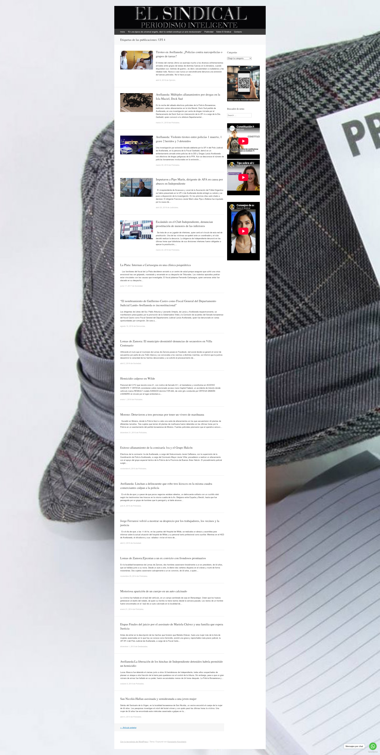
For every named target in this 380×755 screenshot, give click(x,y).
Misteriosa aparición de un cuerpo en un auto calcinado (153, 591)
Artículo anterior (128, 727)
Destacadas (142, 646)
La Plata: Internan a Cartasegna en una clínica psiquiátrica (155, 265)
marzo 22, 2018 (162, 250)
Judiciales (174, 207)
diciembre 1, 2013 (127, 646)
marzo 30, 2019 (162, 165)
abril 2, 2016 (125, 363)
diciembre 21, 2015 (128, 432)
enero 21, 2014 (126, 609)
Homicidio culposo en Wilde (137, 378)
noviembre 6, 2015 (127, 468)
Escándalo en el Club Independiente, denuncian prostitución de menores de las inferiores (184, 224)
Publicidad (208, 31)
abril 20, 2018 (161, 207)
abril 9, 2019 (161, 80)
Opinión (172, 80)
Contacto (238, 31)
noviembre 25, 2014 (128, 576)
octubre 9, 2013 (126, 683)
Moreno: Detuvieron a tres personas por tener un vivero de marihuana (162, 414)
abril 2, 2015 (125, 543)
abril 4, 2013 (125, 716)
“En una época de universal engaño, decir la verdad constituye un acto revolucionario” (164, 31)
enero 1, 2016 (126, 399)
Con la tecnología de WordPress (134, 741)
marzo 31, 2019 (162, 122)
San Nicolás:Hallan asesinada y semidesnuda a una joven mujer (158, 699)
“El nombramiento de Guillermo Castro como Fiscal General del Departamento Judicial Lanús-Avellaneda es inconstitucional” (168, 303)
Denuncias (140, 326)
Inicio (122, 31)
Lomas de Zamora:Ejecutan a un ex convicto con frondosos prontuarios (163, 558)
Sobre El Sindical (223, 31)
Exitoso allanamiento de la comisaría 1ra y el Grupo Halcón (156, 448)
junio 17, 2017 (126, 286)
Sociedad (138, 286)
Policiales (175, 122)
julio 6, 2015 (125, 505)
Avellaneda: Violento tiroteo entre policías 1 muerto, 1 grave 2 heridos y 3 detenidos (189, 139)
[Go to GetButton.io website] (373, 752)
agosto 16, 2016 (126, 326)
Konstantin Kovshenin (176, 741)
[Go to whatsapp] (373, 746)
